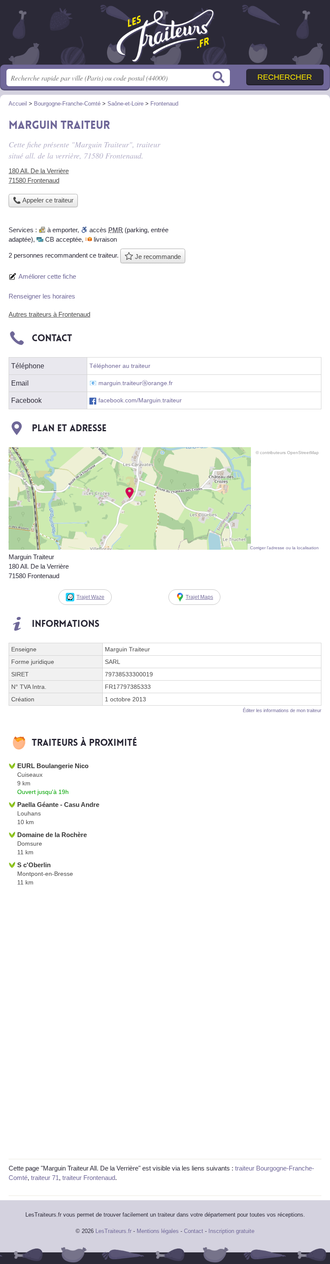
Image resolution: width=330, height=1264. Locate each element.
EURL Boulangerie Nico (53, 765)
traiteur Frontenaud (88, 1177)
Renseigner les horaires (42, 296)
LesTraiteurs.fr (165, 35)
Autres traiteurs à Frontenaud (49, 314)
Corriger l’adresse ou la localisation (284, 547)
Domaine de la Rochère (52, 834)
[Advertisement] (249, 175)
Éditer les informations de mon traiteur (282, 710)
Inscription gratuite (231, 1231)
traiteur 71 (45, 1177)
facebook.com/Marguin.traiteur (140, 400)
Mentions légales (158, 1231)
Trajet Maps (199, 597)
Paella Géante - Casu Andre (58, 804)
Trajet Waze (90, 597)
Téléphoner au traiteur (119, 366)
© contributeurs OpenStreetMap (287, 452)
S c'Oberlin (34, 865)
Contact (193, 1231)
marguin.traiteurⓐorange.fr (135, 383)
